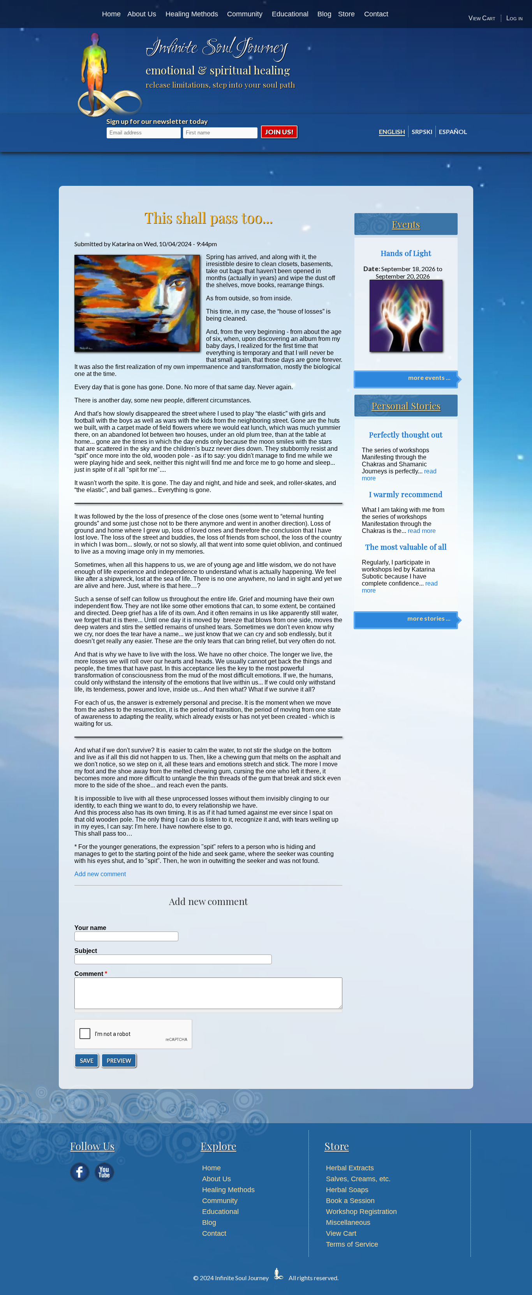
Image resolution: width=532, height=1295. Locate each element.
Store (346, 14)
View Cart (482, 18)
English (392, 131)
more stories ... (429, 618)
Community (244, 14)
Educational (290, 14)
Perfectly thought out (405, 434)
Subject (85, 950)
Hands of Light (406, 253)
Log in (514, 18)
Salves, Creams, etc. (358, 1179)
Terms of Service (352, 1244)
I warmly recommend (405, 494)
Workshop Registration (361, 1212)
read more (422, 531)
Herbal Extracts (350, 1168)
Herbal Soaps (347, 1190)
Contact (376, 14)
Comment (90, 973)
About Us (141, 14)
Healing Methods (192, 14)
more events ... (429, 377)
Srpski (422, 131)
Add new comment (100, 874)
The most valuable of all (406, 547)
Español (453, 131)
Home (111, 14)
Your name (90, 927)
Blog (324, 14)
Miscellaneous (348, 1222)
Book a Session (350, 1201)
